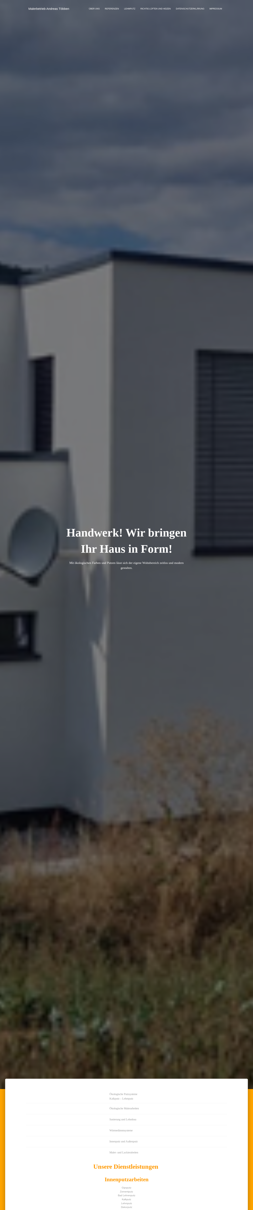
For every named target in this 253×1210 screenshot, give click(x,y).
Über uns (94, 9)
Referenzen (112, 9)
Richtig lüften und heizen (155, 9)
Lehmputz (129, 9)
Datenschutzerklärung (190, 9)
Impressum (215, 9)
